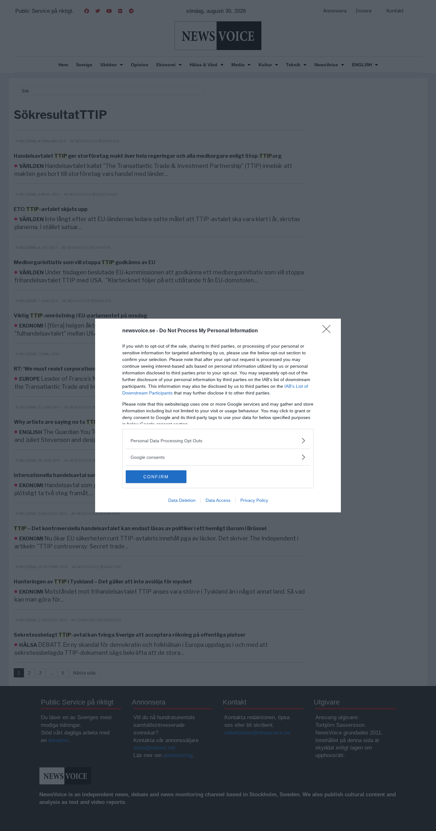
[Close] (328, 331)
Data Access (218, 500)
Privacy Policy (254, 500)
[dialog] (218, 415)
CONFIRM (156, 476)
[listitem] (218, 440)
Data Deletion (182, 500)
